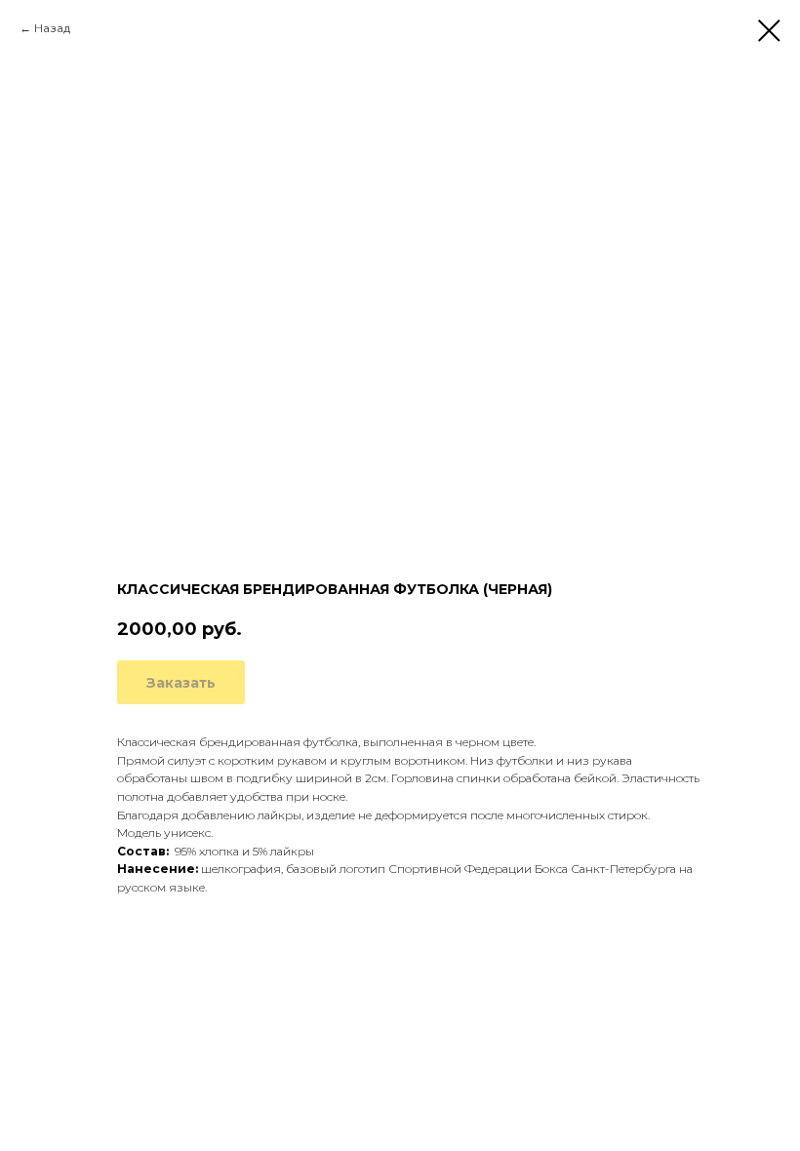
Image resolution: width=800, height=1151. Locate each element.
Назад (52, 27)
